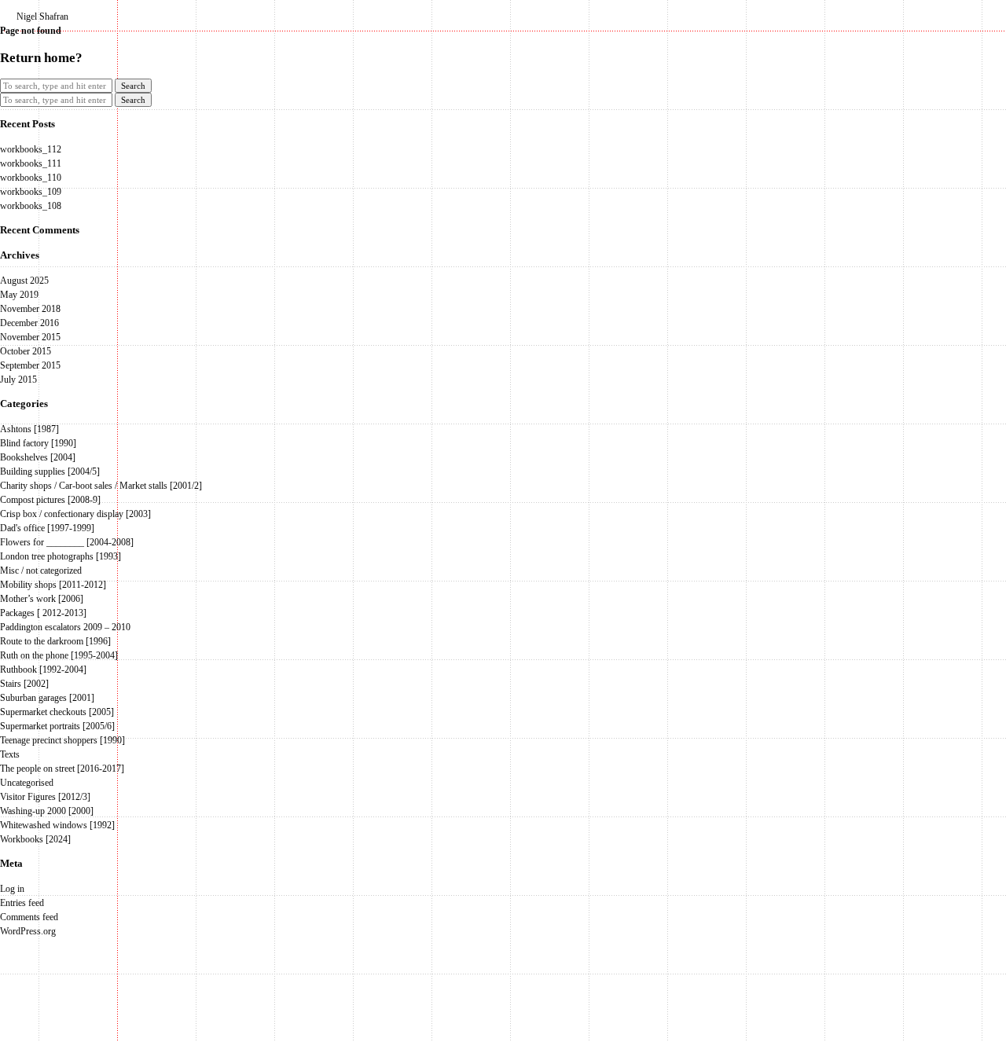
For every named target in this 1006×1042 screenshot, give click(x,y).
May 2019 (19, 294)
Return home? (41, 57)
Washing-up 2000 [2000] (47, 810)
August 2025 (24, 280)
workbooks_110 (30, 177)
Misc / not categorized (41, 570)
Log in (12, 888)
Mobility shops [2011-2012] (53, 584)
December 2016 (29, 322)
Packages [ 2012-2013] (43, 612)
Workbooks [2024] (35, 839)
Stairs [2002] (24, 683)
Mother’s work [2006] (41, 598)
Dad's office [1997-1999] (47, 528)
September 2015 (30, 365)
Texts (10, 754)
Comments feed (29, 917)
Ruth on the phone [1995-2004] (59, 655)
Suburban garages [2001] (47, 697)
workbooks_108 (30, 205)
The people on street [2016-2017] (62, 768)
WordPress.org (28, 931)
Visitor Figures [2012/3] (45, 796)
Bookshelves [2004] (37, 457)
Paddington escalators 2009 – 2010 (65, 627)
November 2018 (30, 308)
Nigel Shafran (42, 16)
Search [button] (133, 85)
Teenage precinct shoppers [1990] (62, 740)
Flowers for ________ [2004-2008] (67, 542)
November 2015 (30, 337)
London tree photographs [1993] (60, 556)
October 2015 (25, 351)
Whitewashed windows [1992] (57, 825)
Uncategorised (26, 782)
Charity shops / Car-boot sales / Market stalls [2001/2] (101, 485)
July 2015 (18, 379)
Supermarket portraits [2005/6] (57, 726)
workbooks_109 (30, 191)
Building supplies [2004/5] (50, 471)
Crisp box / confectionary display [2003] (75, 513)
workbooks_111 (30, 163)
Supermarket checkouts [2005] (57, 711)
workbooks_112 (30, 149)
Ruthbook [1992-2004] (43, 669)
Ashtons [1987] (29, 429)
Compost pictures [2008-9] (50, 499)
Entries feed (22, 902)
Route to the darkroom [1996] (55, 641)
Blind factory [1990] (38, 443)
